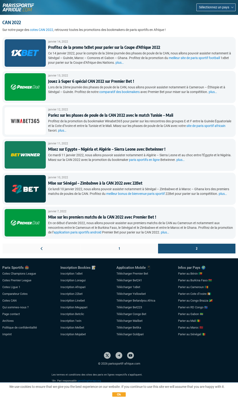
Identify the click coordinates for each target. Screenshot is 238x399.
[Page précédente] (41, 248)
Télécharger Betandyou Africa (135, 300)
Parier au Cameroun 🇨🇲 (193, 287)
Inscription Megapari (73, 307)
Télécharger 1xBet (128, 287)
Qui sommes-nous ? (15, 307)
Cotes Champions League (19, 273)
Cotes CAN (9, 300)
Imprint (7, 334)
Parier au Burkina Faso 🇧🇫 (195, 280)
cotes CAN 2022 (41, 30)
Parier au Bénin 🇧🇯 (190, 273)
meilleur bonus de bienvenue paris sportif (135, 194)
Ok (119, 394)
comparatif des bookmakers (119, 92)
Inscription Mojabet (73, 334)
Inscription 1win (70, 321)
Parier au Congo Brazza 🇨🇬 (195, 300)
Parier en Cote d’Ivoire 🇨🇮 (194, 294)
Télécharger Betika (128, 327)
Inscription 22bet (71, 294)
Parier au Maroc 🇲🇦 (190, 327)
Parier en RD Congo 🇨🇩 (193, 307)
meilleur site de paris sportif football (194, 58)
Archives (8, 321)
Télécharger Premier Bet (132, 273)
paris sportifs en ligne (144, 160)
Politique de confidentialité (19, 327)
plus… (120, 62)
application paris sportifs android (77, 232)
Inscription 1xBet (71, 273)
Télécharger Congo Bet (131, 314)
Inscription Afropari (73, 287)
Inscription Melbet (72, 327)
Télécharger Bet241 (129, 280)
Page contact (11, 314)
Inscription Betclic (72, 314)
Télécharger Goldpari (130, 334)
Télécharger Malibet (129, 321)
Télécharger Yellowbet (131, 294)
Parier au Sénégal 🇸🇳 (191, 334)
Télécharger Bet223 (129, 307)
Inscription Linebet (72, 300)
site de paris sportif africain (205, 126)
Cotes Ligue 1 (11, 287)
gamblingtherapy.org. (89, 380)
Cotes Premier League (16, 280)
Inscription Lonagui (73, 280)
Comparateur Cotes (15, 294)
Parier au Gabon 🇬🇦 (190, 314)
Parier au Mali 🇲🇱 (189, 321)
